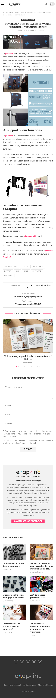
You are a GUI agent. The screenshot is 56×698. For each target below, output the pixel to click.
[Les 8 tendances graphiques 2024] (41, 584)
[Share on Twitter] (34, 285)
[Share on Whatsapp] (45, 285)
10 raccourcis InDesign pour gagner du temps (13, 596)
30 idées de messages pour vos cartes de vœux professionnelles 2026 (41, 566)
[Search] (46, 4)
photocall (8, 275)
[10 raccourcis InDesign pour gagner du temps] (14, 584)
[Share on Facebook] (31, 285)
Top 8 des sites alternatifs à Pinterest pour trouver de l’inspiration (40, 628)
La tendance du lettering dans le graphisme (14, 564)
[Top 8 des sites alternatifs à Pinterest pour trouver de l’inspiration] (41, 612)
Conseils (25, 267)
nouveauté (36, 271)
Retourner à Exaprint (12, 685)
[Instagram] (22, 662)
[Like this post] (28, 285)
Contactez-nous (29, 685)
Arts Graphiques (10, 267)
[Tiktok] (40, 662)
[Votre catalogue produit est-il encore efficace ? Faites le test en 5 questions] (28, 336)
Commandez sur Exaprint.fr (28, 521)
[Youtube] (34, 662)
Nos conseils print (17, 12)
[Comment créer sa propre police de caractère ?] (14, 612)
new (17, 271)
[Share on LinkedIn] (39, 285)
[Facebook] (16, 662)
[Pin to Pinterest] (37, 285)
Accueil (6, 12)
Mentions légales (45, 685)
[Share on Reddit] (42, 285)
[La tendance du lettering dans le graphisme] (14, 552)
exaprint (7, 271)
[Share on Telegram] (47, 285)
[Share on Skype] (50, 285)
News (26, 271)
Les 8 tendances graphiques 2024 (37, 596)
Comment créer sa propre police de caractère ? (11, 626)
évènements (38, 267)
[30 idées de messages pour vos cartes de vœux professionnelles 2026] (41, 552)
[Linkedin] (28, 662)
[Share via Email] (27, 288)
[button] (5, 343)
